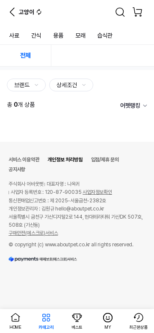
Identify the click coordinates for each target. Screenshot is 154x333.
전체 (25, 55)
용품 (58, 35)
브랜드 (22, 85)
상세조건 (67, 85)
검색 (120, 12)
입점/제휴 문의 (105, 160)
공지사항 (17, 169)
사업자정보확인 (97, 192)
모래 (80, 35)
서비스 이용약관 (24, 160)
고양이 (26, 12)
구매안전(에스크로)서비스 (33, 233)
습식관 (104, 35)
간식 (36, 35)
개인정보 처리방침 (64, 160)
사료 (14, 35)
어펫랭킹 (130, 105)
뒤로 (12, 12)
